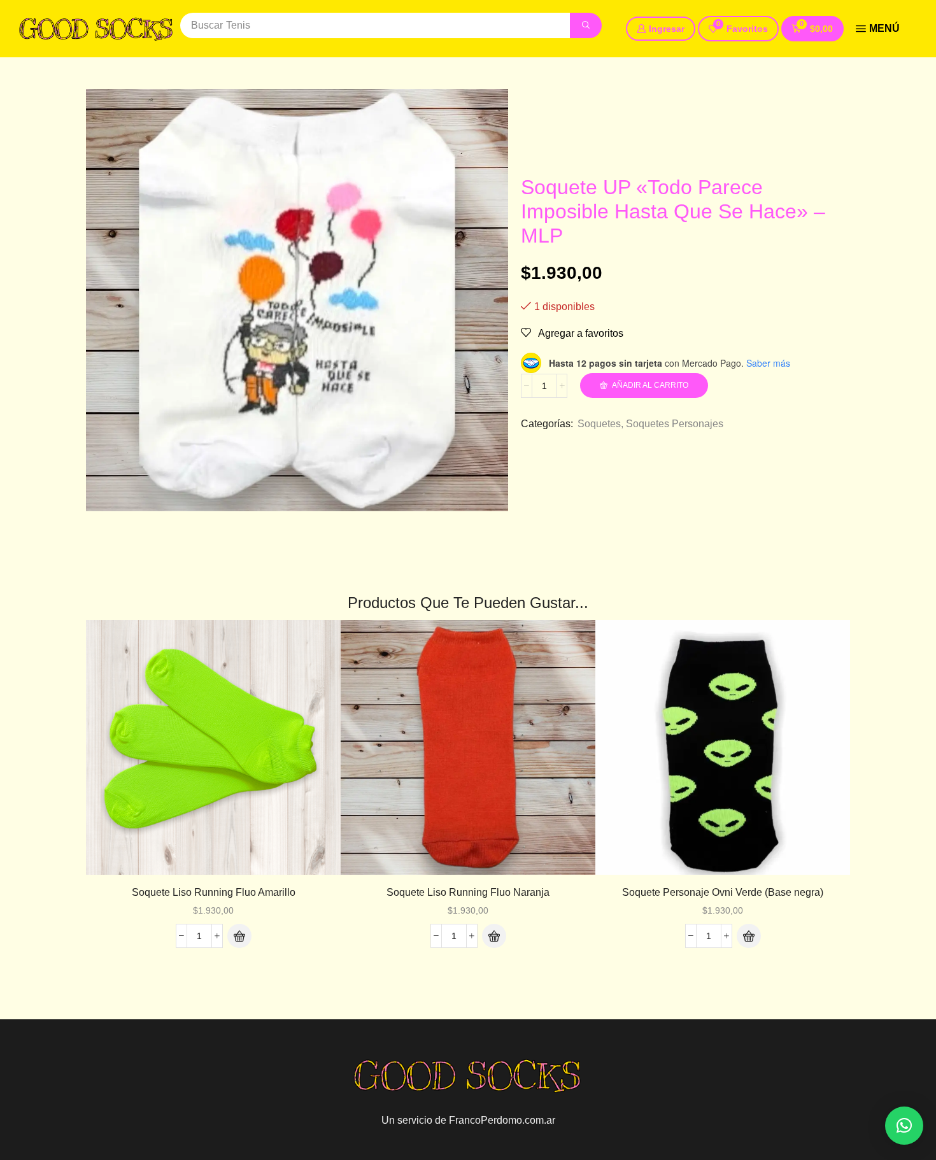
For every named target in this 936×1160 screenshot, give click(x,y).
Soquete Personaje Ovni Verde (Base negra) (722, 892)
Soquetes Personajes (674, 423)
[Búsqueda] (586, 25)
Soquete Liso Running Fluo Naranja (468, 892)
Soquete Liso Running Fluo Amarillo (213, 892)
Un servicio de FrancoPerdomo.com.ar (468, 1120)
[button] (738, 28)
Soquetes (599, 423)
